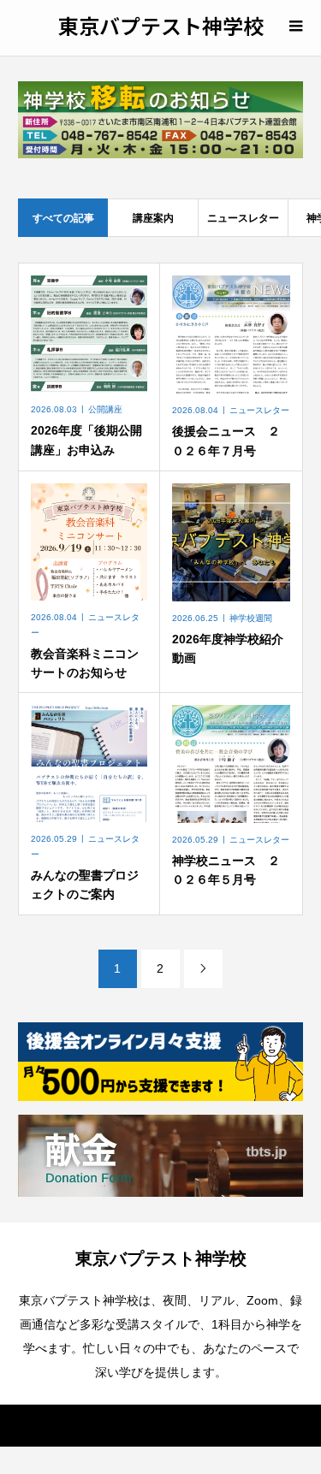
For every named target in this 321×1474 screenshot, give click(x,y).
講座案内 (153, 218)
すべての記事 (63, 218)
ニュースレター (243, 218)
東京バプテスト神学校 (161, 25)
